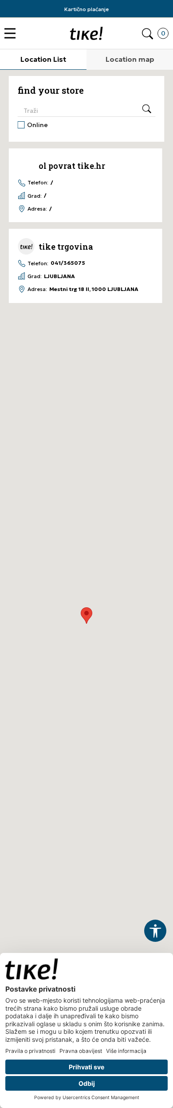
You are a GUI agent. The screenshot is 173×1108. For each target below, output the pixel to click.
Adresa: (37, 208)
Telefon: (38, 182)
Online (37, 125)
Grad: (35, 196)
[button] (12, 33)
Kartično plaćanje (86, 9)
